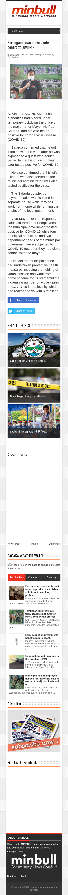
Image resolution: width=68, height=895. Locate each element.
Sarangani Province (44, 54)
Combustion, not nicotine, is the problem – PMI (42, 657)
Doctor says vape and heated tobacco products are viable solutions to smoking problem (42, 591)
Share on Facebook (26, 300)
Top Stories (13, 57)
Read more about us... (19, 876)
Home (34, 543)
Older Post (54, 543)
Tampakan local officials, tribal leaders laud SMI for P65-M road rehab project (40, 613)
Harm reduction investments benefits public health (41, 636)
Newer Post (14, 543)
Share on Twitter (24, 311)
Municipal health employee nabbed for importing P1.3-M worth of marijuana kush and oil (42, 680)
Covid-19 (29, 54)
